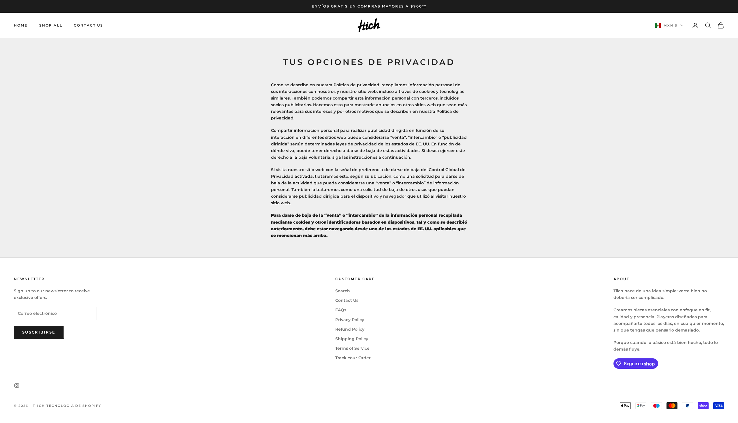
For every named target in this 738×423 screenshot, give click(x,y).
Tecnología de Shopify (73, 406)
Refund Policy (349, 329)
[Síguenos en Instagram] (17, 385)
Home (21, 25)
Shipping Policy (351, 338)
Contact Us (88, 25)
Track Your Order (353, 357)
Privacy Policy (349, 319)
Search (342, 290)
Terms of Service (352, 348)
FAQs (340, 309)
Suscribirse (39, 332)
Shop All (50, 25)
